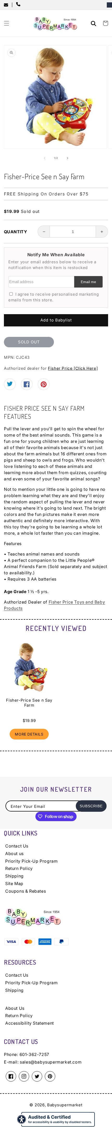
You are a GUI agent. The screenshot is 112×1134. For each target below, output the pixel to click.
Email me (88, 282)
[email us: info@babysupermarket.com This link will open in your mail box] (7, 5)
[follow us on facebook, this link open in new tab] (27, 385)
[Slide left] (44, 158)
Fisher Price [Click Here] (73, 368)
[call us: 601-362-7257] (19, 4)
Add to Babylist (56, 320)
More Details (29, 734)
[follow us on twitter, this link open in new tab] (10, 384)
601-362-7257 (34, 1054)
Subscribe (91, 806)
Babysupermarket (65, 1104)
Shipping (14, 876)
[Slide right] (67, 158)
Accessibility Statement (29, 1023)
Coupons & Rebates (25, 891)
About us (14, 853)
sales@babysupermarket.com (51, 1062)
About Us (14, 1008)
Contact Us (16, 846)
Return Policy (19, 868)
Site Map (14, 883)
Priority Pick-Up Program (31, 861)
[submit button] (94, 24)
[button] (6, 23)
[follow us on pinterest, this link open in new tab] (44, 386)
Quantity (15, 231)
